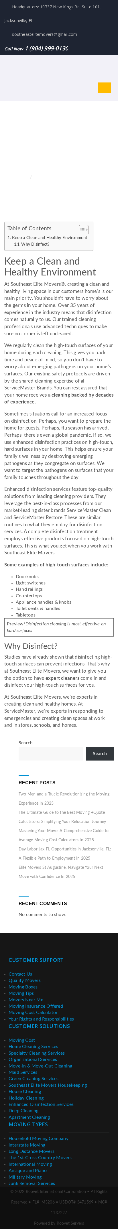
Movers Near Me (26, 1000)
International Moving (30, 1164)
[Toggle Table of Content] (80, 230)
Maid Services (23, 1072)
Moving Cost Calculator (33, 1012)
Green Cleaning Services (34, 1078)
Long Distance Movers (31, 1151)
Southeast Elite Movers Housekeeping (48, 1085)
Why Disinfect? (35, 245)
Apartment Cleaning (29, 1117)
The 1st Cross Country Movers (40, 1157)
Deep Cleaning (24, 1110)
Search (26, 742)
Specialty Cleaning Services (37, 1053)
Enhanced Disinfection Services (41, 1104)
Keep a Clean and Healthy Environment (49, 238)
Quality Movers (25, 980)
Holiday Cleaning (26, 1098)
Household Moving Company (38, 1138)
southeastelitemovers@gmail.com (44, 34)
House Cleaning (25, 1091)
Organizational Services (33, 1059)
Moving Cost (22, 1040)
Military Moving (25, 1177)
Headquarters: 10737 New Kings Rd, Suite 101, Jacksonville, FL (52, 13)
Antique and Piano (28, 1170)
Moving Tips (21, 993)
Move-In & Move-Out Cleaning (40, 1066)
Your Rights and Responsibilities (41, 1019)
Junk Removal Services (32, 1183)
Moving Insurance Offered (36, 1006)
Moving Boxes (23, 987)
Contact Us (20, 974)
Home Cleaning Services (33, 1046)
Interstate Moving (27, 1145)
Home (23, 177)
